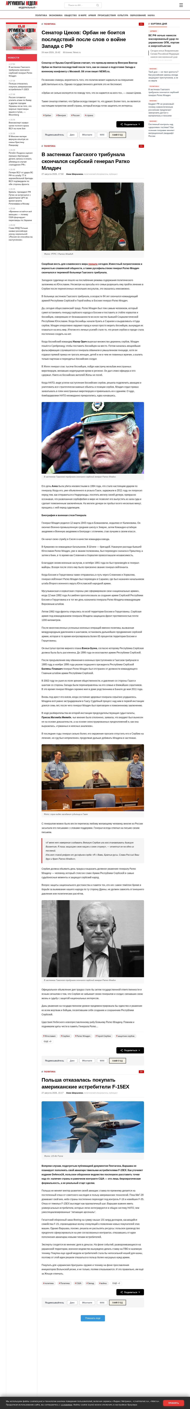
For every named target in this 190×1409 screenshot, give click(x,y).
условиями (66, 1404)
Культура (123, 15)
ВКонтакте (87, 135)
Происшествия (107, 15)
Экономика (55, 15)
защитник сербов (125, 1036)
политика (48, 1283)
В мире (83, 15)
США (78, 1283)
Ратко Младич (82, 1036)
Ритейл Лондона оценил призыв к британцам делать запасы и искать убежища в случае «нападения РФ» (21, 159)
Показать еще (92, 1318)
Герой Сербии (103, 1036)
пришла (93, 264)
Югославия (49, 1036)
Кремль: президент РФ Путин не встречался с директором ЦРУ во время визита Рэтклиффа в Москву (20, 198)
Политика (41, 15)
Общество (70, 15)
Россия (75, 115)
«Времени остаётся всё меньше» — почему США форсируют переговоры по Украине (20, 215)
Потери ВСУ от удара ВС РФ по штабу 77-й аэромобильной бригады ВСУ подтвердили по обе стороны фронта (21, 178)
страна (89, 115)
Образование (138, 15)
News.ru (77, 52)
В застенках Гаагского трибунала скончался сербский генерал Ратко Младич (20, 71)
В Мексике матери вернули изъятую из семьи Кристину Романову (18, 140)
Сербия (65, 1036)
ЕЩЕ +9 (47, 1041)
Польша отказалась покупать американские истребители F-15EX (20, 86)
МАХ (102, 135)
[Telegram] (166, 5)
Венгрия (61, 115)
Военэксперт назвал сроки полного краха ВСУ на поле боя (19, 125)
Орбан (47, 115)
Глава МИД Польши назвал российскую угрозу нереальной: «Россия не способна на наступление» (21, 234)
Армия (92, 15)
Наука (151, 15)
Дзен (72, 135)
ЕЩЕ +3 (116, 1283)
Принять (173, 1403)
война (103, 1283)
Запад (90, 1283)
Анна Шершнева (74, 174)
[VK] (173, 5)
